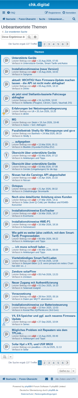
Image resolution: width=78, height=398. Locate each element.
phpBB (28, 386)
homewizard (29, 227)
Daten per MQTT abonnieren (37, 299)
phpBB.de (53, 390)
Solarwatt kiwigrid (32, 288)
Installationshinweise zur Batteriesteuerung (40, 304)
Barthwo (36, 133)
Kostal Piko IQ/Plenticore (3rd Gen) (41, 310)
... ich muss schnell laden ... (30, 246)
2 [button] (44, 44)
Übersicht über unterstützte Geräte (34, 152)
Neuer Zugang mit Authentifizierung (35, 282)
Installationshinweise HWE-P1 (31, 221)
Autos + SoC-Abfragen (34, 125)
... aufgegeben (21, 141)
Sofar (25, 349)
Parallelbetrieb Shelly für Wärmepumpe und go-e (43, 130)
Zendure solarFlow (24, 271)
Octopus (17, 186)
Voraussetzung (21, 293)
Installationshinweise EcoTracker (33, 210)
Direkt (26, 88)
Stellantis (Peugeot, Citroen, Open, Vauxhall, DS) (47, 102)
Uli (33, 111)
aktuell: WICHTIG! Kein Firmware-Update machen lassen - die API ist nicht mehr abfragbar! (43, 82)
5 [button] (58, 44)
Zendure (27, 277)
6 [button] (62, 44)
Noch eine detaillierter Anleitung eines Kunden (42, 197)
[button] (67, 44)
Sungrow (27, 74)
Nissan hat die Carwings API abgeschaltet (39, 174)
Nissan (26, 180)
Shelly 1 (27, 136)
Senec (26, 324)
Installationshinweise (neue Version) (35, 69)
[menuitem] (11, 12)
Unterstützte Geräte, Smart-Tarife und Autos (45, 63)
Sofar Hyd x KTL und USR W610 (32, 344)
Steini (34, 122)
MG (14, 119)
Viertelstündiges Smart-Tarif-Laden (34, 258)
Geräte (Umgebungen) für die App (40, 169)
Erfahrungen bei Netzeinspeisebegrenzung (39, 108)
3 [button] (49, 44)
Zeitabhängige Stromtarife (36, 191)
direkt (26, 114)
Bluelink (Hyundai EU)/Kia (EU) (38, 147)
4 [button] (53, 44)
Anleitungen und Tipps (34, 158)
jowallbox (36, 347)
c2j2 (34, 61)
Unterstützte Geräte (24, 58)
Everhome (28, 216)
